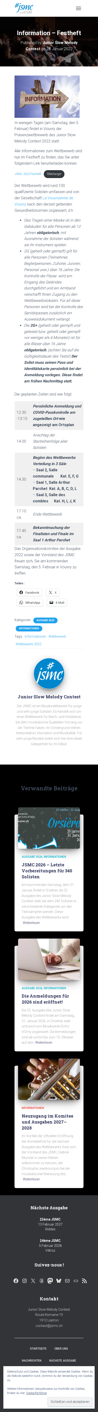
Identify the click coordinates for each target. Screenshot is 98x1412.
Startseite (38, 1348)
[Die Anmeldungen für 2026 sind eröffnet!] (49, 959)
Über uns (61, 1348)
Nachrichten (31, 1360)
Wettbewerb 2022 (29, 644)
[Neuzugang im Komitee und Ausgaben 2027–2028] (49, 1079)
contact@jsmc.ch (49, 1326)
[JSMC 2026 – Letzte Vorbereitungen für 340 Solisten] (49, 828)
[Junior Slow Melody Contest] (26, 8)
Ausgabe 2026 (32, 856)
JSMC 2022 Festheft (28, 174)
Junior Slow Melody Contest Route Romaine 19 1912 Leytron (49, 1315)
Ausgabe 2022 (45, 620)
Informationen (29, 628)
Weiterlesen (31, 923)
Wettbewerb (57, 636)
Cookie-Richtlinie (36, 1393)
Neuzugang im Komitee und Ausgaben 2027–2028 (47, 1122)
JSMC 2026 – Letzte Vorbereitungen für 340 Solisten (47, 871)
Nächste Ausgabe (62, 1360)
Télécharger (54, 174)
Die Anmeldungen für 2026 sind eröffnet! (45, 999)
